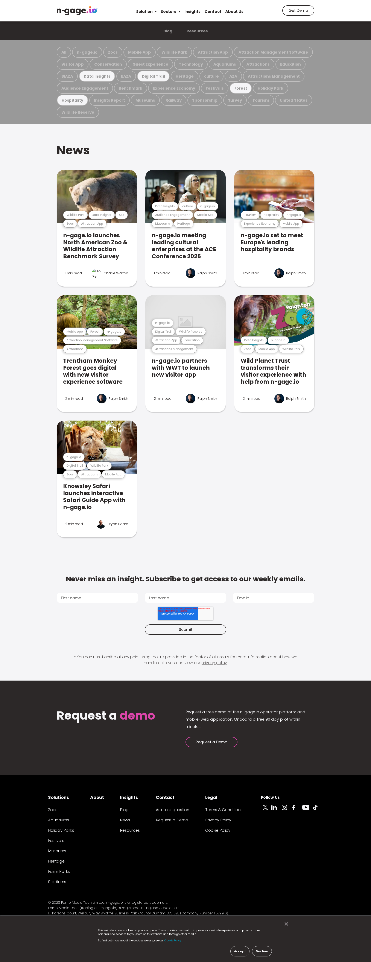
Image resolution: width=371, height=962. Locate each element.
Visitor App (72, 64)
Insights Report (109, 100)
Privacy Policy (218, 820)
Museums (145, 100)
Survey (235, 100)
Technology (191, 64)
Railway (174, 100)
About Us (234, 11)
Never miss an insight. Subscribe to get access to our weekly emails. (185, 579)
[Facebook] (297, 810)
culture (211, 76)
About (97, 797)
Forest (240, 88)
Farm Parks (59, 871)
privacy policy (214, 662)
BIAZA (67, 76)
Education (290, 64)
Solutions (58, 797)
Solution (144, 11)
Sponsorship (204, 100)
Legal (211, 797)
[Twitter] (266, 810)
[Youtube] (307, 810)
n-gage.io (87, 52)
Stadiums (57, 881)
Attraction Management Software (273, 52)
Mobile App (139, 52)
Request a (106, 716)
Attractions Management (274, 76)
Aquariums (224, 64)
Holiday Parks (61, 830)
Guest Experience (150, 64)
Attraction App (213, 52)
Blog (167, 31)
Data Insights (97, 76)
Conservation (108, 64)
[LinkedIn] (276, 810)
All (63, 52)
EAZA (126, 76)
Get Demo (298, 10)
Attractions (258, 64)
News (73, 150)
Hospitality (72, 100)
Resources (197, 31)
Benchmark (130, 88)
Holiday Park (270, 88)
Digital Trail (153, 76)
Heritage (185, 76)
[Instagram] (287, 810)
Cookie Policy (217, 830)
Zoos (113, 52)
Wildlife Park (174, 52)
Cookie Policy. (173, 940)
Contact (213, 11)
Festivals (215, 88)
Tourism (260, 100)
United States (293, 100)
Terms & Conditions (223, 809)
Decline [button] (262, 951)
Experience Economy (174, 88)
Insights (192, 11)
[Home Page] (77, 10)
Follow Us (270, 797)
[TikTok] (318, 810)
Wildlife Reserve (77, 112)
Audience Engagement (84, 88)
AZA (233, 76)
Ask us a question (172, 809)
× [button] (285, 924)
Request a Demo (211, 742)
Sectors (168, 11)
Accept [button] (240, 951)
